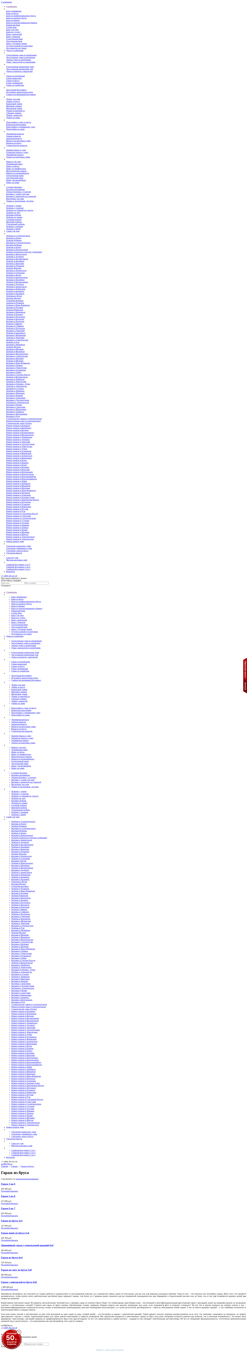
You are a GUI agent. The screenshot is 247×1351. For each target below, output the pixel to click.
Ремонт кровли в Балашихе (18, 426)
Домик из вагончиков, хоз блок (20, 201)
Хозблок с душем (13, 206)
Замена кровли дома (15, 541)
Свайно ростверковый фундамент (21, 94)
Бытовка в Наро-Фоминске (18, 363)
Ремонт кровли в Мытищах (18, 488)
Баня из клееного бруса (16, 18)
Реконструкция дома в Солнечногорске (23, 421)
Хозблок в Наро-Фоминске (18, 305)
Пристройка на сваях (15, 129)
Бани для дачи (12, 30)
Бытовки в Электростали (17, 340)
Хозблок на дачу (13, 213)
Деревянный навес (14, 164)
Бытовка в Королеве (15, 263)
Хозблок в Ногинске (15, 319)
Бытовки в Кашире (14, 395)
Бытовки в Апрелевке (15, 398)
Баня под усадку (13, 32)
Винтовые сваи (13, 555)
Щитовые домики (14, 106)
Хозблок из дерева (14, 217)
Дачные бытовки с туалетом (18, 192)
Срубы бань (11, 27)
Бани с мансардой (14, 34)
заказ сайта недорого (114, 1350)
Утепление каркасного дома (18, 546)
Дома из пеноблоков (15, 53)
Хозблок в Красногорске (17, 277)
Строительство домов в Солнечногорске (24, 419)
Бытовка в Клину (13, 238)
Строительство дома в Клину (19, 423)
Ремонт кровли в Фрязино (17, 525)
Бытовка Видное (13, 298)
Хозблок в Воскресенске (17, 377)
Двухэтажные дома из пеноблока (20, 57)
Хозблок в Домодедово (16, 382)
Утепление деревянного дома (19, 548)
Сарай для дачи (13, 231)
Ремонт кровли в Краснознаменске (21, 479)
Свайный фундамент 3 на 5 (18, 565)
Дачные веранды (13, 136)
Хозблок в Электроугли (16, 386)
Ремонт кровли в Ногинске (18, 493)
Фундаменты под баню (16, 48)
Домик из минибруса (15, 111)
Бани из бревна (13, 20)
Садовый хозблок (13, 219)
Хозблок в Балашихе (15, 291)
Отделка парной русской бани (19, 46)
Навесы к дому (12, 159)
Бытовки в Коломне (15, 358)
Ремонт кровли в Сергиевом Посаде (22, 514)
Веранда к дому (13, 131)
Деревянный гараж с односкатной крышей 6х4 (27, 1245)
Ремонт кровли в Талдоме (17, 523)
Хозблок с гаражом (14, 226)
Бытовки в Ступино (15, 389)
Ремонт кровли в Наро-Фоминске (21, 490)
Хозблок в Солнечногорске (18, 236)
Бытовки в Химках (14, 365)
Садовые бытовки (14, 187)
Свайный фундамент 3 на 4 (18, 567)
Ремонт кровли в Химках (17, 527)
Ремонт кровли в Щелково (17, 532)
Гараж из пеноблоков (15, 76)
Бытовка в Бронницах (15, 312)
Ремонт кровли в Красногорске (20, 474)
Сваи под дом (12, 558)
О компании (6, 2)
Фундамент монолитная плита (19, 92)
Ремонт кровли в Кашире (17, 463)
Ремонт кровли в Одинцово (18, 495)
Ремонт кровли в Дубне (16, 449)
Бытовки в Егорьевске (16, 370)
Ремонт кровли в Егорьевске (18, 451)
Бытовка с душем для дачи (17, 194)
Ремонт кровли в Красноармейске (21, 477)
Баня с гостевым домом (16, 43)
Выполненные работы (16, 233)
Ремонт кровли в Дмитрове (18, 442)
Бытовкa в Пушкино (15, 266)
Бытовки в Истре (13, 275)
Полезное (10, 562)
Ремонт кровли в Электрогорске (20, 537)
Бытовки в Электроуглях (17, 356)
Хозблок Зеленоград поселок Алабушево (24, 252)
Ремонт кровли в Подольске (18, 502)
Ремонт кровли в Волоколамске (20, 433)
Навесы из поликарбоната (17, 173)
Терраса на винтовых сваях (18, 157)
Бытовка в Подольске (15, 317)
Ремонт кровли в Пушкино (18, 504)
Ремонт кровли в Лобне (16, 481)
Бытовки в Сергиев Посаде (18, 375)
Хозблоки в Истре (14, 296)
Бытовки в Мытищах (15, 393)
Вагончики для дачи (15, 199)
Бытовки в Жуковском (16, 335)
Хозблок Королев (13, 268)
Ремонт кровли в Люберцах (18, 483)
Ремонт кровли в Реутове (17, 509)
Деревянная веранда (15, 134)
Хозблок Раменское (14, 310)
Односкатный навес (15, 175)
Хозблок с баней (13, 229)
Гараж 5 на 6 (8, 1196)
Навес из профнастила (16, 169)
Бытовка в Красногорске (17, 250)
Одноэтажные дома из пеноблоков (21, 55)
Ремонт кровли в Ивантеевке (19, 458)
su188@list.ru (6, 1164)
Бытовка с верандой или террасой (21, 196)
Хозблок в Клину (13, 247)
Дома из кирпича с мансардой (19, 71)
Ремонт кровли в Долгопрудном (20, 444)
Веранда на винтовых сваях (18, 141)
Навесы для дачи (13, 162)
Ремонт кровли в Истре (16, 460)
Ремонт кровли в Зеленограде (19, 456)
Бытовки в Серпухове (15, 407)
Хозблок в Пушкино (15, 303)
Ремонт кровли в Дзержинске (19, 437)
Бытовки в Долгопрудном (17, 400)
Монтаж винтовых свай (16, 560)
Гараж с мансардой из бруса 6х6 (19, 1282)
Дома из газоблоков (14, 50)
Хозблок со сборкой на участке (19, 210)
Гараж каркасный (14, 78)
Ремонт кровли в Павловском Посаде (22, 500)
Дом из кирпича (13, 64)
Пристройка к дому (14, 120)
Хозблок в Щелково (15, 361)
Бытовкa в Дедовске (15, 284)
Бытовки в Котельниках (16, 414)
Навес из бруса (12, 166)
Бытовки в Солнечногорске (18, 243)
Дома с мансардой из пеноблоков (20, 62)
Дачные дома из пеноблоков (18, 60)
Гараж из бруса (12, 81)
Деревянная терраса (15, 155)
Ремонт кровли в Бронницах (18, 428)
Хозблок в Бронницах (15, 333)
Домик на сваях (13, 118)
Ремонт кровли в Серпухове (18, 516)
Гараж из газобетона (15, 85)
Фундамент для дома (15, 87)
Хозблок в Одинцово (15, 273)
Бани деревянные (13, 11)
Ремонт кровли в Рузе (15, 511)
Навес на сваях (12, 182)
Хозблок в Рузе (12, 342)
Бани (8, 9)
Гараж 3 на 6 (8, 1184)
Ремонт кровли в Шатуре (17, 534)
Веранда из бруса (13, 143)
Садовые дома (12, 97)
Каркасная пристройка (16, 125)
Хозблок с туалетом (14, 208)
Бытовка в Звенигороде (16, 254)
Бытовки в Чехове (14, 405)
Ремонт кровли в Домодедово (19, 446)
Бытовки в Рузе (13, 416)
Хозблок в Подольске (15, 328)
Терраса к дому (12, 148)
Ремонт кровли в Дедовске (18, 439)
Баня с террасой (13, 37)
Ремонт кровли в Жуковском (18, 453)
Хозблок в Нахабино (15, 261)
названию (34, 1179)
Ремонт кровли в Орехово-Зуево (20, 497)
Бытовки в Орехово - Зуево (18, 384)
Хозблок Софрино (14, 324)
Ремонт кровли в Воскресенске (20, 435)
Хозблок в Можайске (15, 351)
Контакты (10, 571)
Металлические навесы (16, 171)
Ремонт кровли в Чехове (17, 530)
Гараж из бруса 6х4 (12, 1257)
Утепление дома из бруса (17, 551)
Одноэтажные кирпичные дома (20, 67)
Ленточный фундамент (16, 90)
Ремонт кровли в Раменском (18, 507)
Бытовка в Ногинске (15, 321)
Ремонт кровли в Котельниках (19, 472)
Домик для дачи (13, 99)
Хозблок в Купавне (14, 314)
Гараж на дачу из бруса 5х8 (16, 1270)
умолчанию (21, 1179)
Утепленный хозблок (15, 224)
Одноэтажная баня (14, 39)
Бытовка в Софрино (15, 326)
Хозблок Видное (13, 347)
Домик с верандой (14, 115)
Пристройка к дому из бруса (18, 122)
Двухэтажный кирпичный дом (19, 69)
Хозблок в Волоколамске (17, 282)
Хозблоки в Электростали (17, 402)
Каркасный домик (14, 104)
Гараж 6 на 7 (8, 1208)
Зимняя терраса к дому (16, 150)
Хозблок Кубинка (14, 240)
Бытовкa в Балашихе (15, 294)
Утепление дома (13, 544)
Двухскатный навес (14, 178)
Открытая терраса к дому (17, 152)
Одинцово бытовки (14, 301)
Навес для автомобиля (16, 180)
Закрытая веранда (14, 138)
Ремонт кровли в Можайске (18, 486)
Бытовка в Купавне (14, 307)
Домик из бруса (13, 101)
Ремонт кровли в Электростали (20, 539)
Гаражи (9, 74)
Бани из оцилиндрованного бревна (21, 23)
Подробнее (6, 1191)
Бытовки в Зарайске (15, 412)
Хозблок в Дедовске (15, 257)
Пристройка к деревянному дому (20, 127)
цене (28, 1179)
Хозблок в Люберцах (15, 391)
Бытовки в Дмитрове (15, 331)
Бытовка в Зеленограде (16, 270)
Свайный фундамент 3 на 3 (18, 569)
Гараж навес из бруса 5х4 (15, 1233)
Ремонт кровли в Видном (17, 430)
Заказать (14, 1191)
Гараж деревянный (14, 83)
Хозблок (10, 203)
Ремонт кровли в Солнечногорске (21, 518)
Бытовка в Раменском (15, 289)
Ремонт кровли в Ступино (17, 521)
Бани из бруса (12, 13)
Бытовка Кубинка (14, 245)
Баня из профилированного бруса (21, 16)
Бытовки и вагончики (15, 185)
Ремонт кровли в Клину (16, 465)
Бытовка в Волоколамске (17, 259)
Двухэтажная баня (14, 41)
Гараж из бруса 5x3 (12, 1220)
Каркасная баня (13, 25)
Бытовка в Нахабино (15, 280)
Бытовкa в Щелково (15, 349)
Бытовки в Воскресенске (17, 354)
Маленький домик (14, 108)
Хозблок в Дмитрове (15, 338)
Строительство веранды (16, 145)
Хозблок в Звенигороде (16, 287)
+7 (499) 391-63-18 (9, 576)
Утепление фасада (14, 553)
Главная (4, 1166)
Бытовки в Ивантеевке (16, 409)
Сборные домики (13, 113)
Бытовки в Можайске (15, 345)
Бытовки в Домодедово (16, 368)
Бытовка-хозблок (13, 215)
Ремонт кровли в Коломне (17, 467)
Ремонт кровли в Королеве (18, 470)
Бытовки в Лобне (13, 372)
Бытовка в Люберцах (15, 379)
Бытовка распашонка (15, 189)
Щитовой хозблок (14, 222)
